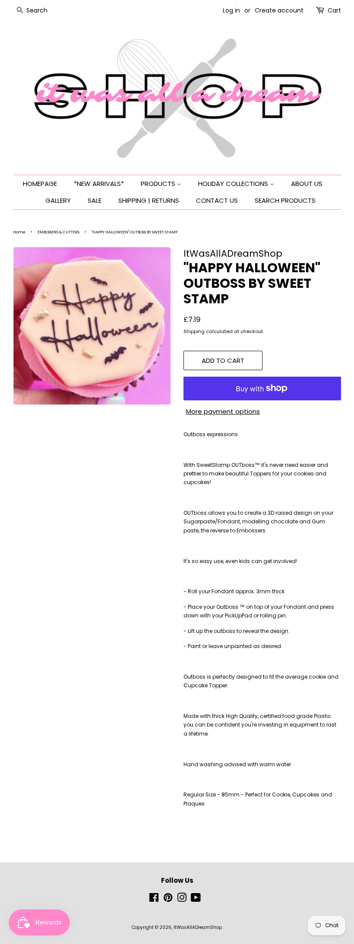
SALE (94, 200)
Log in (231, 10)
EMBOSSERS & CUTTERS (58, 232)
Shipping (194, 331)
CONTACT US (217, 200)
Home (19, 232)
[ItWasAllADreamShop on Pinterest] (168, 900)
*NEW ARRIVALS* (99, 183)
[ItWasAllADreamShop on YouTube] (196, 900)
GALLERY (58, 200)
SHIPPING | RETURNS (148, 200)
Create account (279, 10)
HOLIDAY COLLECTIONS (234, 183)
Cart (334, 10)
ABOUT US (306, 183)
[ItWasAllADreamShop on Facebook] (154, 900)
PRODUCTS (159, 183)
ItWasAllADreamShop (198, 927)
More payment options (223, 411)
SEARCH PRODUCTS (285, 200)
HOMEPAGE (40, 183)
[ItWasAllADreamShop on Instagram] (181, 900)
